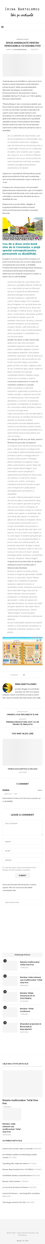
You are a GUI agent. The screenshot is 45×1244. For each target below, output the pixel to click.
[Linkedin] (36, 27)
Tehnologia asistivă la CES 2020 (22, 769)
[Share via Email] (35, 675)
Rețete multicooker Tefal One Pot (30, 963)
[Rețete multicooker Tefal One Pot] (10, 966)
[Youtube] (39, 27)
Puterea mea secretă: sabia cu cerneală (17, 1148)
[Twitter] (31, 27)
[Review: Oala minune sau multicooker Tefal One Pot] (10, 981)
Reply (40, 790)
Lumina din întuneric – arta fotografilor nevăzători (21, 1193)
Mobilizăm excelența (20, 207)
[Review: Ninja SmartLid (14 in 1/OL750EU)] (10, 997)
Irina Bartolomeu (20, 49)
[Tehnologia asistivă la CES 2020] (22, 752)
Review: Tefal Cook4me (26, 1009)
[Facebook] (28, 27)
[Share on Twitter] (31, 675)
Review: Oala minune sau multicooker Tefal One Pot (31, 980)
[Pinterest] (33, 27)
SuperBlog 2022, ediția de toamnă (15, 1163)
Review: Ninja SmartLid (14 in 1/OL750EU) (27, 995)
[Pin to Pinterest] (33, 675)
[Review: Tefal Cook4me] (10, 1012)
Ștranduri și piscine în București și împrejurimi (30, 1026)
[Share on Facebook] (28, 675)
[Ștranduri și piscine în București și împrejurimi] (10, 1028)
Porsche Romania (11, 210)
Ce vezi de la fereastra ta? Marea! (15, 1187)
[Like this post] (25, 675)
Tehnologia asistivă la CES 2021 (14, 1202)
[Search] (42, 27)
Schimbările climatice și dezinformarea (17, 1175)
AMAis (23, 204)
